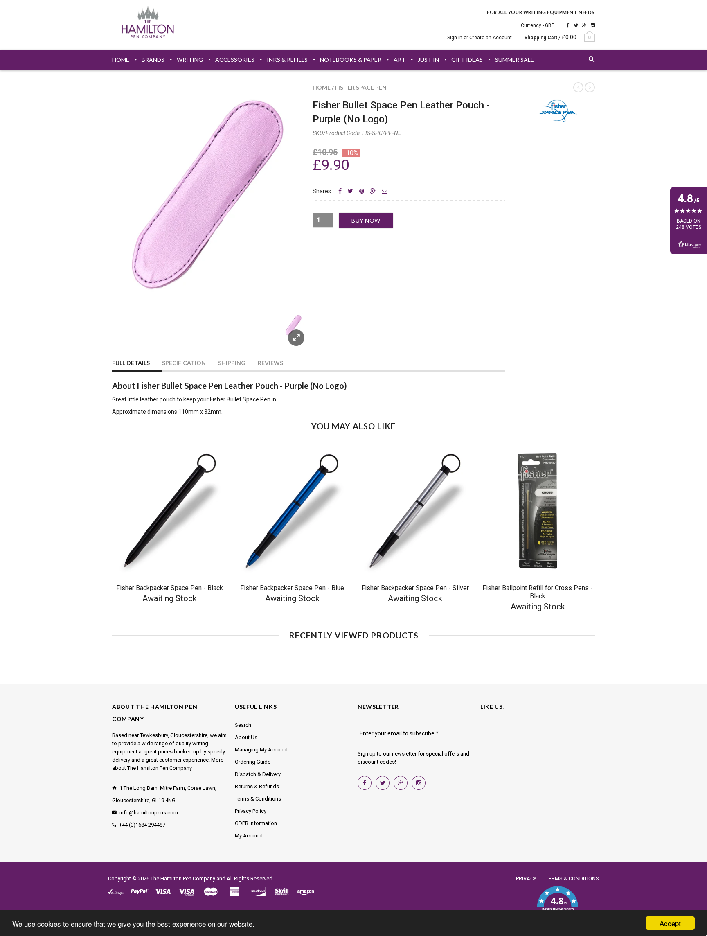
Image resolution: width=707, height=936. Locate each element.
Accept (670, 923)
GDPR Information (256, 823)
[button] (557, 903)
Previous (128, 335)
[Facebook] (568, 25)
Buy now (366, 220)
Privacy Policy (250, 811)
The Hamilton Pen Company (183, 878)
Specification (184, 362)
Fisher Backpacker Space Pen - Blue (292, 588)
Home (322, 87)
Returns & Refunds (257, 786)
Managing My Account (261, 750)
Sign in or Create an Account (479, 38)
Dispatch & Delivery (258, 774)
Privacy (526, 878)
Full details (131, 362)
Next (288, 335)
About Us (246, 737)
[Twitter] (576, 25)
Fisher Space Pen (361, 87)
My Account (249, 835)
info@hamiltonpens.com (148, 813)
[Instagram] (593, 25)
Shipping (231, 362)
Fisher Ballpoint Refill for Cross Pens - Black (537, 592)
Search (243, 725)
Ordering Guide (252, 762)
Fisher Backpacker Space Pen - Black (169, 588)
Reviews (270, 362)
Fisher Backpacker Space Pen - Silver (415, 588)
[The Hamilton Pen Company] (148, 23)
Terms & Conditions (258, 799)
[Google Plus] (584, 25)
